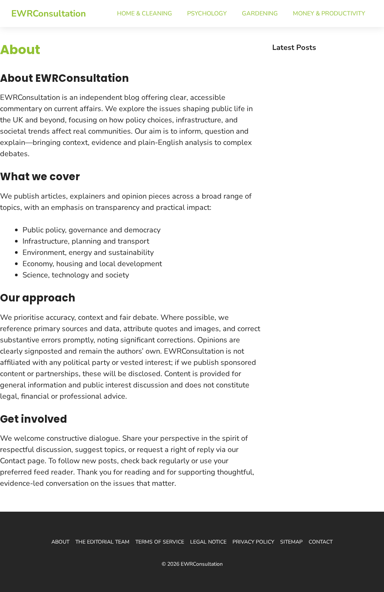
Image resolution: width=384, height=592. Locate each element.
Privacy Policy (253, 541)
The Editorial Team (102, 541)
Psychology (207, 13)
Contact (321, 541)
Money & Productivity (329, 13)
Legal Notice (208, 541)
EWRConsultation (48, 14)
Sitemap (291, 541)
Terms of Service (159, 541)
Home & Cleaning (144, 13)
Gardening (260, 13)
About (60, 541)
